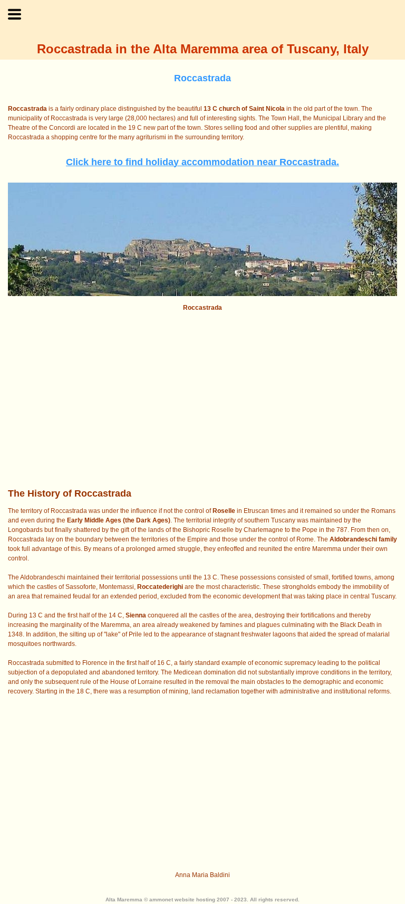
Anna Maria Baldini (202, 875)
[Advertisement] (202, 399)
